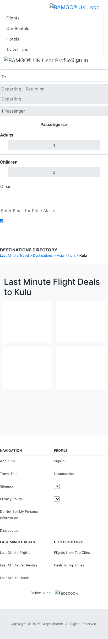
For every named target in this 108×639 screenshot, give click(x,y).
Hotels (12, 39)
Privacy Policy (11, 499)
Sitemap (6, 486)
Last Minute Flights (15, 553)
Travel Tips (17, 49)
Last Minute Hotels (15, 578)
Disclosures (9, 530)
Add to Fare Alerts (23, 221)
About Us (7, 461)
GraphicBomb (52, 624)
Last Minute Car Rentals (18, 565)
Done (99, 186)
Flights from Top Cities (72, 553)
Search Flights (54, 198)
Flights (12, 18)
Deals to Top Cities (69, 565)
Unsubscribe (64, 474)
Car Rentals (17, 28)
